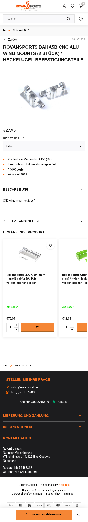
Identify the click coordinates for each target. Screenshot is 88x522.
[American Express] (77, 505)
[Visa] (39, 505)
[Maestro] (58, 505)
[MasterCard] (20, 505)
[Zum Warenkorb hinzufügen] (37, 327)
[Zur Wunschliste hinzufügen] (50, 245)
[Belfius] (67, 505)
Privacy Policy (53, 494)
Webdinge (64, 485)
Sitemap (68, 494)
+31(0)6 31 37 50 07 (24, 392)
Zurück (12, 40)
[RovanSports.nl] (28, 6)
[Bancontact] (48, 505)
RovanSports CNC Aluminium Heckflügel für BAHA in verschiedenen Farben (25, 279)
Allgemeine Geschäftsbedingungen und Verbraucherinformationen (39, 492)
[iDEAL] (30, 505)
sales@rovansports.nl (24, 387)
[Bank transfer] (11, 505)
